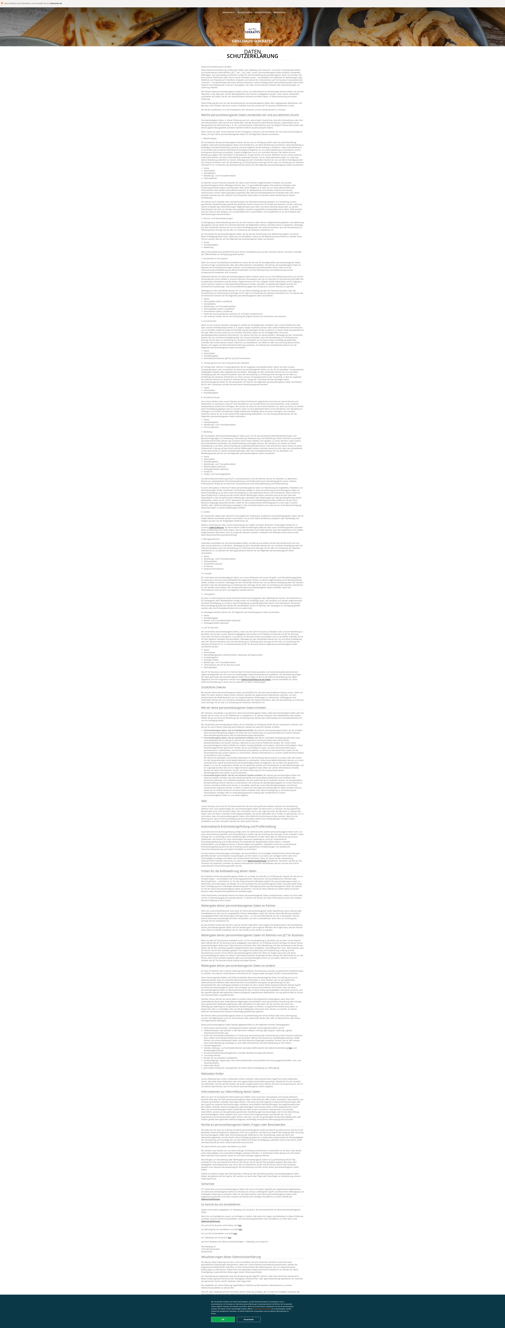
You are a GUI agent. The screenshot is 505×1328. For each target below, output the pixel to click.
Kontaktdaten (263, 12)
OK (223, 1319)
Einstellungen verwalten (261, 1309)
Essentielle (249, 1319)
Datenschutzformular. (211, 1221)
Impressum (279, 12)
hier (290, 1048)
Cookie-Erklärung (216, 527)
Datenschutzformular (257, 861)
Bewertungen (245, 12)
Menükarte (228, 12)
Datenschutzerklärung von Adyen (256, 679)
